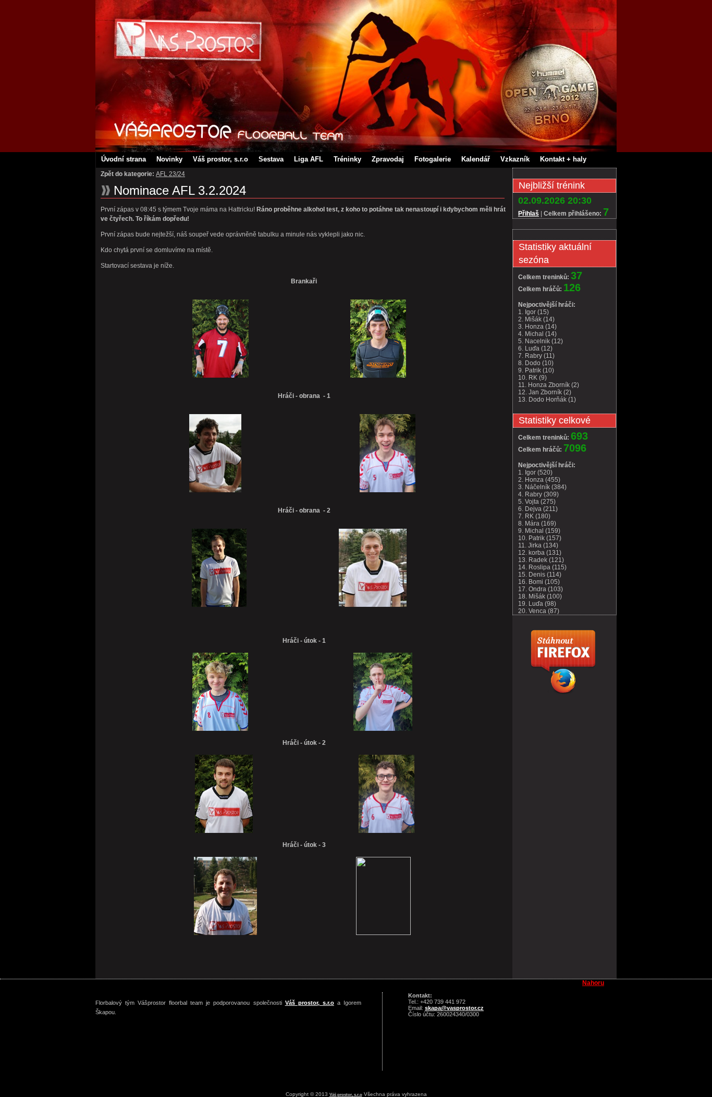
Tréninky (347, 159)
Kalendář (475, 159)
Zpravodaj (388, 159)
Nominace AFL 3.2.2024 (180, 190)
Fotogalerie (432, 159)
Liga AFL (308, 159)
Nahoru (593, 983)
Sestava (271, 159)
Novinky (169, 159)
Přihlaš (528, 213)
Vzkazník (515, 159)
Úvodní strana (123, 159)
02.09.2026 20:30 (555, 200)
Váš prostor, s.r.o (220, 159)
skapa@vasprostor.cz (454, 1008)
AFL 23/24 (170, 174)
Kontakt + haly (563, 159)
